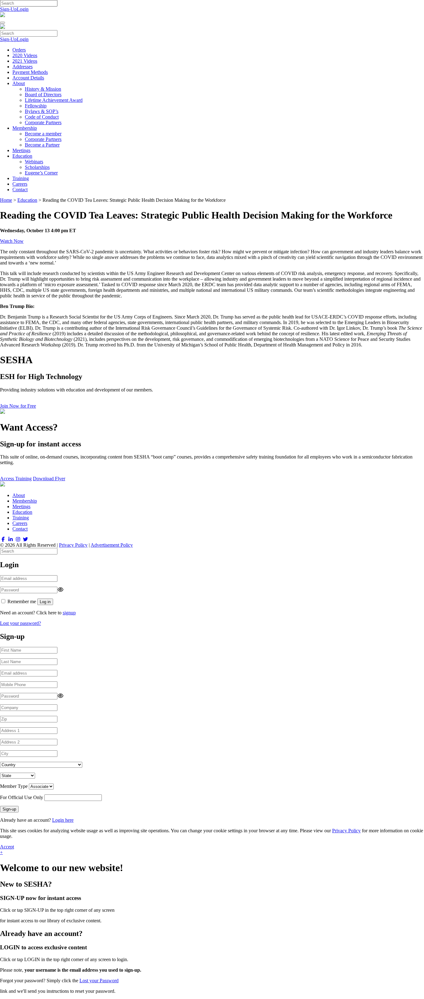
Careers (19, 184)
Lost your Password (99, 980)
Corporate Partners (43, 122)
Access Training (16, 478)
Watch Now (12, 241)
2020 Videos (24, 55)
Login (23, 9)
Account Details (28, 77)
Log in (45, 601)
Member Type (14, 786)
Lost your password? (20, 623)
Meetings (21, 150)
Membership (24, 128)
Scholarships (37, 167)
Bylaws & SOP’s (41, 111)
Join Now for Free (18, 406)
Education (22, 156)
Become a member (43, 133)
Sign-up (9, 809)
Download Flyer (49, 478)
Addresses (22, 66)
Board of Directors (43, 94)
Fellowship (36, 105)
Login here (63, 820)
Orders (19, 49)
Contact (20, 189)
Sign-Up (8, 9)
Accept (7, 846)
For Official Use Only (21, 797)
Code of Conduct (42, 117)
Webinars (34, 161)
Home (6, 200)
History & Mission (43, 89)
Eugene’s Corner (41, 172)
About (18, 83)
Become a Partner (42, 144)
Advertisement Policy (112, 545)
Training (20, 178)
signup (69, 612)
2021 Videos (24, 61)
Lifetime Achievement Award (54, 100)
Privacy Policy (73, 545)
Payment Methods (30, 72)
